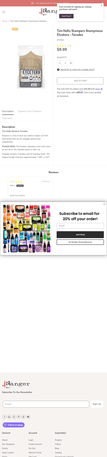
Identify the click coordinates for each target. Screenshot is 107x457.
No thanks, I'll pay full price (80, 242)
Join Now (80, 234)
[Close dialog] (104, 204)
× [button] (101, 5)
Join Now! (66, 16)
